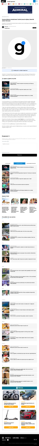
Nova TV (3, 438)
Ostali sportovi (11, 1)
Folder (4, 440)
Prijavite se (19, 155)
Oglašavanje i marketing (19, 443)
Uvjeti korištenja (25, 443)
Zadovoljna (15, 438)
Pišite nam (10, 443)
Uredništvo (13, 443)
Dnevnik (8, 438)
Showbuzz (23, 438)
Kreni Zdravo (8, 440)
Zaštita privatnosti (31, 443)
